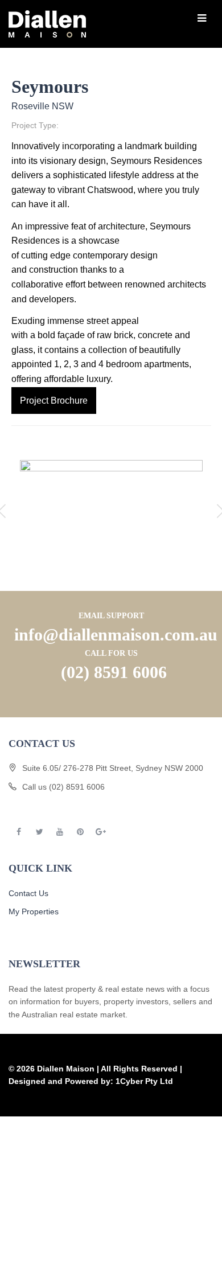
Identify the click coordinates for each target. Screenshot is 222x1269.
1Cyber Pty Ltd (144, 1081)
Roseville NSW (42, 106)
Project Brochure (54, 400)
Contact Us (28, 893)
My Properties (34, 911)
